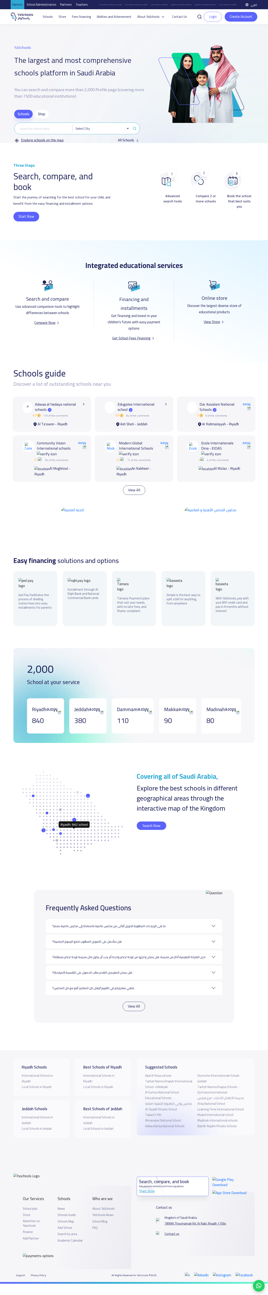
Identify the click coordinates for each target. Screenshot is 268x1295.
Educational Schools (158, 1087)
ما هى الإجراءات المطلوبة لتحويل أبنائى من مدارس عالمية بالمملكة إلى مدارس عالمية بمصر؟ (109, 915)
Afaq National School (211, 1092)
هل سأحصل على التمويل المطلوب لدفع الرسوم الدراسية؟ (87, 930)
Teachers (82, 4)
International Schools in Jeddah (136, 4)
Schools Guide (67, 1204)
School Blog (99, 1210)
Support (20, 1264)
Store (62, 16)
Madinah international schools (217, 1109)
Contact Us (179, 16)
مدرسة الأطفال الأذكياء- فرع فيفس (220, 1087)
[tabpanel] (77, 133)
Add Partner (31, 1227)
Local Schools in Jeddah (227, 4)
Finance (28, 1221)
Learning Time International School (220, 1098)
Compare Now (44, 322)
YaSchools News (102, 1204)
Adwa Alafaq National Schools (165, 1115)
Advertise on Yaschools (31, 1212)
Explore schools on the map (42, 140)
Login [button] (213, 16)
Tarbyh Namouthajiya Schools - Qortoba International (218, 1078)
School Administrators (41, 4)
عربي (254, 4)
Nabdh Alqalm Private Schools (217, 1115)
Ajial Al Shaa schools (158, 1064)
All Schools (126, 140)
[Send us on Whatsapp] (259, 1286)
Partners (66, 4)
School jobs (30, 1197)
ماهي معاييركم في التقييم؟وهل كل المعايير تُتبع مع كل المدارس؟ (93, 977)
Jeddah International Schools (181, 4)
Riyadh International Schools (205, 4)
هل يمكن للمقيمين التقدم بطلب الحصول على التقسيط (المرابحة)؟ (92, 961)
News (61, 1197)
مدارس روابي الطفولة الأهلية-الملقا (168, 1092)
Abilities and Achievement (114, 16)
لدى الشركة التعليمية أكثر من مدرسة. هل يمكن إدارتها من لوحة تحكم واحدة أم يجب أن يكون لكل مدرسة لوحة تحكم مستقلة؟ (128, 946)
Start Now (26, 216)
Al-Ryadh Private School (161, 1098)
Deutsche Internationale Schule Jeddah (218, 1067)
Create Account (241, 16)
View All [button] (134, 479)
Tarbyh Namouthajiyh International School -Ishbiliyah (168, 1073)
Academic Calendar (70, 1229)
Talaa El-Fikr (153, 1104)
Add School (65, 1216)
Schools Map (66, 1210)
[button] (199, 16)
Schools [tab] (23, 114)
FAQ (95, 1216)
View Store (212, 321)
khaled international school (215, 1104)
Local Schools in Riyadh (159, 4)
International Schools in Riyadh (110, 4)
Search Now (151, 814)
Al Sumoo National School (162, 1081)
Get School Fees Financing (131, 338)
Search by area (67, 1223)
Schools (48, 16)
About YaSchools (103, 1197)
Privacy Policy (38, 1264)
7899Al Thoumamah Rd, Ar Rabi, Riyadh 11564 (195, 1212)
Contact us (172, 1223)
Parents (17, 4)
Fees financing (81, 16)
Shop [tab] (41, 114)
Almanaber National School (163, 1109)
